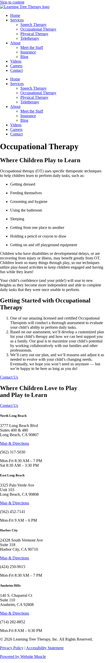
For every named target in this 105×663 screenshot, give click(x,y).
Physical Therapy (34, 34)
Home (15, 15)
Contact (16, 70)
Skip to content (12, 2)
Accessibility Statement (44, 648)
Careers (16, 66)
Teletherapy (29, 38)
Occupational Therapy (38, 29)
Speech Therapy (33, 24)
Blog (24, 56)
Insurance (28, 52)
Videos (15, 61)
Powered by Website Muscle (23, 656)
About (15, 43)
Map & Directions (14, 443)
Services (17, 20)
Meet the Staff (31, 47)
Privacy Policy (11, 648)
